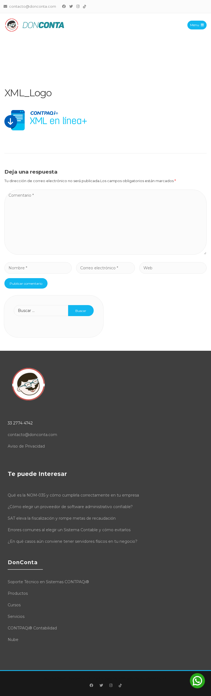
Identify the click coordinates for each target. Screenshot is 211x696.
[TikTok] (84, 6)
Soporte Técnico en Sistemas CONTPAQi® (48, 581)
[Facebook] (64, 6)
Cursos (14, 604)
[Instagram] (78, 6)
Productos (18, 593)
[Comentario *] (105, 253)
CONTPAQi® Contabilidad (32, 628)
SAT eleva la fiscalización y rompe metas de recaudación (62, 518)
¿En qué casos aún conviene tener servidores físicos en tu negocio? (72, 541)
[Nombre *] (38, 267)
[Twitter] (71, 6)
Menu (194, 25)
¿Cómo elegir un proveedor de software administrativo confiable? (70, 506)
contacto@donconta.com (32, 434)
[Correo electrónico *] (105, 267)
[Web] (173, 267)
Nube (13, 639)
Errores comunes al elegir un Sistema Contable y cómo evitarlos (69, 529)
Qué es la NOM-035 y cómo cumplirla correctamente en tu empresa (73, 495)
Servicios (16, 616)
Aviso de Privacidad (26, 446)
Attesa (50, 678)
